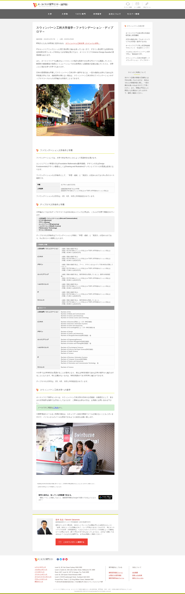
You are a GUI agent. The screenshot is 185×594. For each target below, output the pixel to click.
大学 (50, 14)
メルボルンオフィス (41, 569)
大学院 (65, 14)
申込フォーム (147, 5)
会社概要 (135, 572)
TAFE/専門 (80, 14)
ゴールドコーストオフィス (43, 576)
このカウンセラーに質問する (73, 542)
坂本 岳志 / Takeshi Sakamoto (68, 520)
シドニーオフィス (40, 567)
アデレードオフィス (41, 579)
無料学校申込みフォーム (116, 578)
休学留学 (97, 14)
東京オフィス (39, 581)
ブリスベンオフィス (41, 574)
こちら (55, 408)
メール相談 (137, 5)
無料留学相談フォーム (116, 572)
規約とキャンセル (137, 578)
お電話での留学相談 (115, 575)
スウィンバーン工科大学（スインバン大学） (82, 43)
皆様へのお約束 (137, 575)
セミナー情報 (133, 14)
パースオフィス (39, 572)
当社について (115, 14)
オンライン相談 (128, 5)
